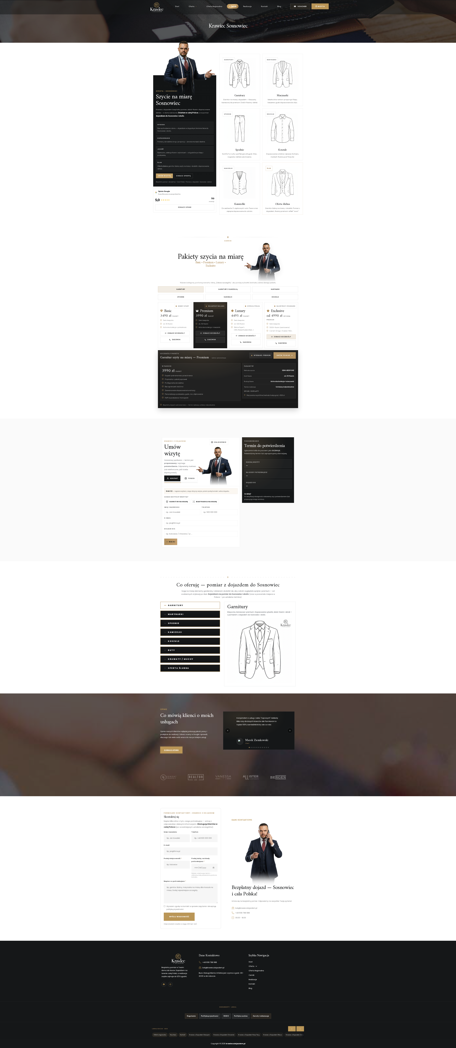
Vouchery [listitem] (173, 1035)
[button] (270, 966)
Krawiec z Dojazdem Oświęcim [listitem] (199, 1035)
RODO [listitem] (226, 1016)
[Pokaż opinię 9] (264, 747)
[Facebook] (164, 984)
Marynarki (275, 289)
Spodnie (180, 297)
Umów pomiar (283, 355)
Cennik (233, 6)
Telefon (206, 507)
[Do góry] (450, 1044)
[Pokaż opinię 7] (260, 747)
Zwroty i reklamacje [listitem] (261, 1016)
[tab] (190, 605)
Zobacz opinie (184, 207)
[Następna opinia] (290, 730)
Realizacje (247, 6)
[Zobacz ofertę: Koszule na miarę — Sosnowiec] (282, 134)
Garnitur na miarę (178, 502)
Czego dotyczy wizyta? (176, 497)
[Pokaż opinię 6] (258, 747)
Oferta (191, 6)
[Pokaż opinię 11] (268, 747)
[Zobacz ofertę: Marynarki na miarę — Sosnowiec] (282, 80)
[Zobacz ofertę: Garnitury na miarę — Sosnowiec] (239, 80)
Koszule (275, 297)
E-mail (167, 518)
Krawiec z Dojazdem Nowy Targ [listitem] (248, 1035)
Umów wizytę (164, 176)
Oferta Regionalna (214, 6)
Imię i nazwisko (172, 507)
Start (177, 6)
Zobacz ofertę (183, 176)
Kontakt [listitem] (182, 1035)
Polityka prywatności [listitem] (209, 1016)
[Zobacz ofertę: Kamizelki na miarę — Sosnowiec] (239, 189)
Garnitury (180, 289)
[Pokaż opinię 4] (254, 747)
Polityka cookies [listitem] (241, 1016)
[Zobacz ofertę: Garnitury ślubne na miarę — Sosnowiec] (282, 189)
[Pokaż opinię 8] (262, 747)
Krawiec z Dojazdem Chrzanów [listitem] (224, 1035)
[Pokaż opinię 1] (249, 747)
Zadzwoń (176, 339)
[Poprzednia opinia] (227, 730)
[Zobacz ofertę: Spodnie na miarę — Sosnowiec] (239, 134)
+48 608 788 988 (242, 913)
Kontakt (264, 6)
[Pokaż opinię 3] (253, 747)
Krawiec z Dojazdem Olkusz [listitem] (272, 1035)
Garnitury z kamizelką (228, 289)
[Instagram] (170, 984)
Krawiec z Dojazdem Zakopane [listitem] (296, 1035)
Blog (279, 6)
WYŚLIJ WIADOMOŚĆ (179, 916)
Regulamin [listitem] (191, 1016)
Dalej (172, 542)
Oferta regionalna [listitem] (160, 1035)
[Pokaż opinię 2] (251, 747)
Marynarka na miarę (206, 502)
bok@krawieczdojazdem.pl (246, 908)
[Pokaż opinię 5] (256, 747)
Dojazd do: (169, 529)
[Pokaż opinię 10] (266, 747)
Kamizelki (228, 297)
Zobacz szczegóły (176, 333)
